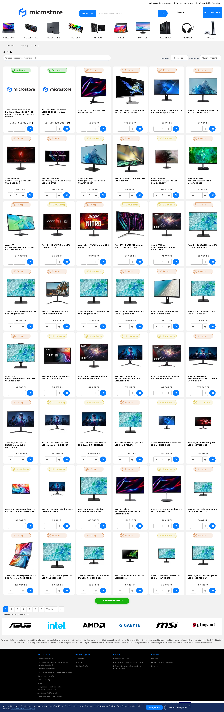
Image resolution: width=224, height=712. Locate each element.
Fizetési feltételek (45, 659)
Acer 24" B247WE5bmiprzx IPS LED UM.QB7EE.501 (20, 312)
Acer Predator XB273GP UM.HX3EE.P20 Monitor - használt (54, 112)
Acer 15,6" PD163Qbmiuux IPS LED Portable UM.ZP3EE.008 (20, 510)
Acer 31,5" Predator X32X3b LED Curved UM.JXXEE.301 (92, 444)
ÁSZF (39, 683)
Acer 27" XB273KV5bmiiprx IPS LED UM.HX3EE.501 (57, 510)
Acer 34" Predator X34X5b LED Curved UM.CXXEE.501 (55, 444)
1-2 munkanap (95, 138)
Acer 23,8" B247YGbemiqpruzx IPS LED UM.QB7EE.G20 (93, 577)
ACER (33, 46)
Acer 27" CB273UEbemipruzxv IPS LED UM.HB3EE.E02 (203, 111)
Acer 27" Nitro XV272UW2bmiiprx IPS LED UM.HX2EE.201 (164, 247)
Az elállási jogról (44, 679)
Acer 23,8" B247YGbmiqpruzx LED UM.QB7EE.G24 (203, 577)
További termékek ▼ (112, 600)
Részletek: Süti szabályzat (23, 709)
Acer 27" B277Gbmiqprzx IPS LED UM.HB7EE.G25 (202, 510)
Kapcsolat (80, 659)
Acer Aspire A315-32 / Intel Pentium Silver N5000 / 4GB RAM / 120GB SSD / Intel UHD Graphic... (19, 113)
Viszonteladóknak (121, 659)
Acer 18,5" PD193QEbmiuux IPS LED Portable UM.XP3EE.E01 (20, 577)
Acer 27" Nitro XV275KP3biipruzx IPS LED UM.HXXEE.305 (128, 511)
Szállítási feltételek (46, 669)
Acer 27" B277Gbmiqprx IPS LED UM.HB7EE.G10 (129, 444)
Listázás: (166, 58)
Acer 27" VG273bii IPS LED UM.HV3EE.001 (91, 111)
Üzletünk (79, 662)
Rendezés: (194, 58)
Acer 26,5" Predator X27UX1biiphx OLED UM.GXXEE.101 (15, 445)
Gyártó (23, 46)
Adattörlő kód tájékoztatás (49, 697)
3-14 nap (92, 70)
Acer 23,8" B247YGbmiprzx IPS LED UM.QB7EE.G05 (93, 312)
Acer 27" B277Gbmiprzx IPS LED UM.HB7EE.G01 (202, 312)
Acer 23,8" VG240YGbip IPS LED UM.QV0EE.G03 (201, 444)
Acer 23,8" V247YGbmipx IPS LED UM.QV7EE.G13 (165, 577)
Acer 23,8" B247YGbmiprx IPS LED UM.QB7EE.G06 (130, 312)
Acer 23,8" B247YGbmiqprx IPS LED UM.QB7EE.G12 (92, 510)
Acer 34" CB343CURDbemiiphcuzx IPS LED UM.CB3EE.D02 (19, 247)
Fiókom (154, 659)
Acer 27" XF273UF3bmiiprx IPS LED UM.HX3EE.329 (166, 510)
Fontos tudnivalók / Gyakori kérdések (54, 672)
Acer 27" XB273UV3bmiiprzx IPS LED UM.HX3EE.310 (129, 246)
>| (61, 609)
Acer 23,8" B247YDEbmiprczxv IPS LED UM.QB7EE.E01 (166, 111)
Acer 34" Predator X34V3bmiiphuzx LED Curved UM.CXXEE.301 (202, 378)
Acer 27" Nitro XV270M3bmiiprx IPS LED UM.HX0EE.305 (18, 180)
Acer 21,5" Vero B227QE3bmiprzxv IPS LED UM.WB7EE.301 (91, 180)
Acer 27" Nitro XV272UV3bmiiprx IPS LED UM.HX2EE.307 (164, 180)
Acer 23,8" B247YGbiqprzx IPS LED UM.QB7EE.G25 (57, 577)
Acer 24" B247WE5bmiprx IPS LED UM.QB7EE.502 (203, 246)
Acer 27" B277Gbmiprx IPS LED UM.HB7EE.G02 (164, 312)
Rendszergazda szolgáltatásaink (128, 662)
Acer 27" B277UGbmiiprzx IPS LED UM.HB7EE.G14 (166, 444)
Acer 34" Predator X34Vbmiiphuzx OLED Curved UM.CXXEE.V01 (56, 180)
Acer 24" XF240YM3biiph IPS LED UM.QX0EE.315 (56, 246)
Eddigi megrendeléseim (162, 662)
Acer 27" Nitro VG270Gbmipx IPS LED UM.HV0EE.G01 (166, 377)
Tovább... (51, 609)
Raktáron (20, 70)
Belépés (181, 12)
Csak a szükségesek (177, 707)
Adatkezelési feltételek (48, 693)
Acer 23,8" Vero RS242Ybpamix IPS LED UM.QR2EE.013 (199, 180)
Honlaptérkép (81, 666)
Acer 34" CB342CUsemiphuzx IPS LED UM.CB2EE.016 (129, 111)
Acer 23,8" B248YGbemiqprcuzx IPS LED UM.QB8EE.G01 (20, 378)
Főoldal (10, 46)
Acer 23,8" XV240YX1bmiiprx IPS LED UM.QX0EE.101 (92, 377)
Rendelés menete (45, 676)
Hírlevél (154, 666)
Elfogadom (154, 707)
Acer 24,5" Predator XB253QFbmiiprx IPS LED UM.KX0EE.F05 (127, 378)
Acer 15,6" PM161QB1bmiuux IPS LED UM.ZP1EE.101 (56, 377)
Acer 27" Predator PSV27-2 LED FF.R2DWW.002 (55, 312)
